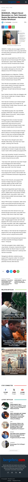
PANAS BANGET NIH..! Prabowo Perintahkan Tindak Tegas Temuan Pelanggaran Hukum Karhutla (14, 316)
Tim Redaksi (8, 22)
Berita (7, 7)
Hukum (14, 338)
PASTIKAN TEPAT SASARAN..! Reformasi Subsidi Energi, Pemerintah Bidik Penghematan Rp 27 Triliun (18, 435)
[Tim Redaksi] (2, 22)
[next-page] (5, 378)
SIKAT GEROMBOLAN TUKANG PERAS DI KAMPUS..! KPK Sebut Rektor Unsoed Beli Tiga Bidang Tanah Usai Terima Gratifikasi (14, 343)
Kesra (13, 312)
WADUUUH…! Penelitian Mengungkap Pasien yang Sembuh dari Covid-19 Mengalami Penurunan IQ (7, 282)
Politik (11, 7)
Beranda (3, 7)
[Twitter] (6, 27)
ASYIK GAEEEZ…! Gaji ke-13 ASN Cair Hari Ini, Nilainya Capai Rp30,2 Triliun (20, 282)
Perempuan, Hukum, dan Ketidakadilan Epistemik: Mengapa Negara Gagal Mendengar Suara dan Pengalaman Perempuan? (14, 371)
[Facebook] (2, 27)
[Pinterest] (9, 27)
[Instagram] (12, 472)
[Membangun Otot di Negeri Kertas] (5, 444)
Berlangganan (22, 389)
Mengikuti (14, 389)
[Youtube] (20, 472)
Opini (14, 366)
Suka (5, 389)
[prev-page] (2, 378)
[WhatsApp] (13, 27)
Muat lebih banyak (13, 450)
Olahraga (12, 442)
